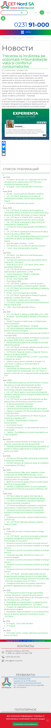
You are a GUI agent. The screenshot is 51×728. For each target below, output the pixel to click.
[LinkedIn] (25, 150)
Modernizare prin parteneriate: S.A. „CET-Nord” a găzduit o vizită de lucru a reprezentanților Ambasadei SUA (26, 373)
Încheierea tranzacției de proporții (20, 203)
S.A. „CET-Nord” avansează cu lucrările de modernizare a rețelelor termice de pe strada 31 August (23, 198)
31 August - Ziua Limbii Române (20, 623)
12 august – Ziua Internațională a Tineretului (24, 187)
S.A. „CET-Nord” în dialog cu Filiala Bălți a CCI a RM (27, 314)
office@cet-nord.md (13, 661)
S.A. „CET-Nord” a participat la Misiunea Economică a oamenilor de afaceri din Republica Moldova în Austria (26, 238)
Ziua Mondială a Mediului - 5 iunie (20, 243)
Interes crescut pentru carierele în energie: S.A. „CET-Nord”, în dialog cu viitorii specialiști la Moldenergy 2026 (24, 363)
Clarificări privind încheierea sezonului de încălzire (27, 409)
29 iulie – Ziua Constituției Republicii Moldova (25, 194)
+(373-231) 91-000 (12, 657)
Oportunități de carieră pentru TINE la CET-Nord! (26, 368)
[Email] (25, 154)
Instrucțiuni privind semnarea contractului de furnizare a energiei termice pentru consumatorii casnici (24, 512)
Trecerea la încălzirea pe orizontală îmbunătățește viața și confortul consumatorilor (24, 61)
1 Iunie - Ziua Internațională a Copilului (22, 248)
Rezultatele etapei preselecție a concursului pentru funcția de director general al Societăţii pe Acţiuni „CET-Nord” (26, 614)
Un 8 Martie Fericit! (14, 425)
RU (42, 12)
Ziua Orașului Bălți (14, 281)
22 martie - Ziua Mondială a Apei (20, 406)
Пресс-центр (18, 38)
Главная (6, 38)
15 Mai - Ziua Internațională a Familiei (22, 293)
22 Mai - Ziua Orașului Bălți (17, 279)
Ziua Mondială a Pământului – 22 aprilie (22, 326)
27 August (11, 626)
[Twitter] (25, 147)
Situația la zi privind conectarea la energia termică (27, 543)
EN (48, 12)
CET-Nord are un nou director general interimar (26, 246)
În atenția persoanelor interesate (20, 404)
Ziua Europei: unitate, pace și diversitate (23, 300)
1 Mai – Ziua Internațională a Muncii (21, 307)
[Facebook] (25, 143)
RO (36, 12)
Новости (30, 38)
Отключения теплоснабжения (25, 724)
